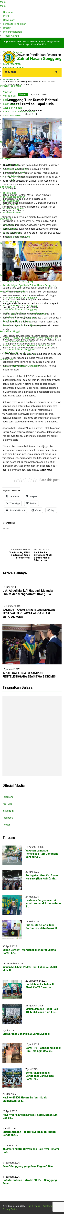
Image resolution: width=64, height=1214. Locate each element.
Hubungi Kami (11, 39)
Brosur (7, 27)
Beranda (8, 12)
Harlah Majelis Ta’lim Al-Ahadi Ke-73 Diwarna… (40, 986)
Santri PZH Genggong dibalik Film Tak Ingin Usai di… (43, 1049)
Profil (6, 16)
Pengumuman (53, 41)
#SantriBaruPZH (38, 44)
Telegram (7, 796)
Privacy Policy (9, 1209)
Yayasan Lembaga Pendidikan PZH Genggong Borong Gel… (41, 853)
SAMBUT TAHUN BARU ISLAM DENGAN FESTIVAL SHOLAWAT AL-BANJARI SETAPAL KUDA (28, 613)
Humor (42, 41)
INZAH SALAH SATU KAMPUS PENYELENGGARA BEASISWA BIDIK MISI (29, 674)
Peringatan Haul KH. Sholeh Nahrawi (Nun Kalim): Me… (42, 877)
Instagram (8, 810)
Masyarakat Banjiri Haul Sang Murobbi (26, 1033)
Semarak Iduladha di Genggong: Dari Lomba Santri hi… (39, 1076)
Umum (15, 81)
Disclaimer (48, 1206)
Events (26, 41)
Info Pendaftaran (12, 31)
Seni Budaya (23, 44)
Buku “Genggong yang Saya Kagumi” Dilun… (29, 1166)
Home (5, 81)
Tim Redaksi (34, 1206)
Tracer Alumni (11, 35)
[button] (32, 138)
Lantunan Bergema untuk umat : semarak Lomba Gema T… (43, 903)
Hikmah (33, 41)
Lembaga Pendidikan (14, 23)
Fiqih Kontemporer (12, 41)
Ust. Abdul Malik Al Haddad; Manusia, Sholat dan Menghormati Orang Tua (27, 592)
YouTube (7, 803)
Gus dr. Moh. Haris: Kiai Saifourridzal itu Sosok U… (42, 926)
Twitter (6, 824)
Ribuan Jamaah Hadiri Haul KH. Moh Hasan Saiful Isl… (41, 1010)
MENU (11, 72)
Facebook (7, 817)
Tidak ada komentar (31, 110)
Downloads (9, 20)
